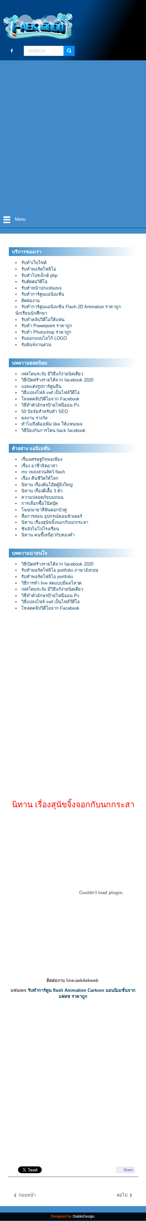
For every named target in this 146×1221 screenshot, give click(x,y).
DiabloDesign (83, 1216)
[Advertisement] (73, 137)
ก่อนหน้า (26, 1195)
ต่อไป (123, 1195)
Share (128, 1170)
